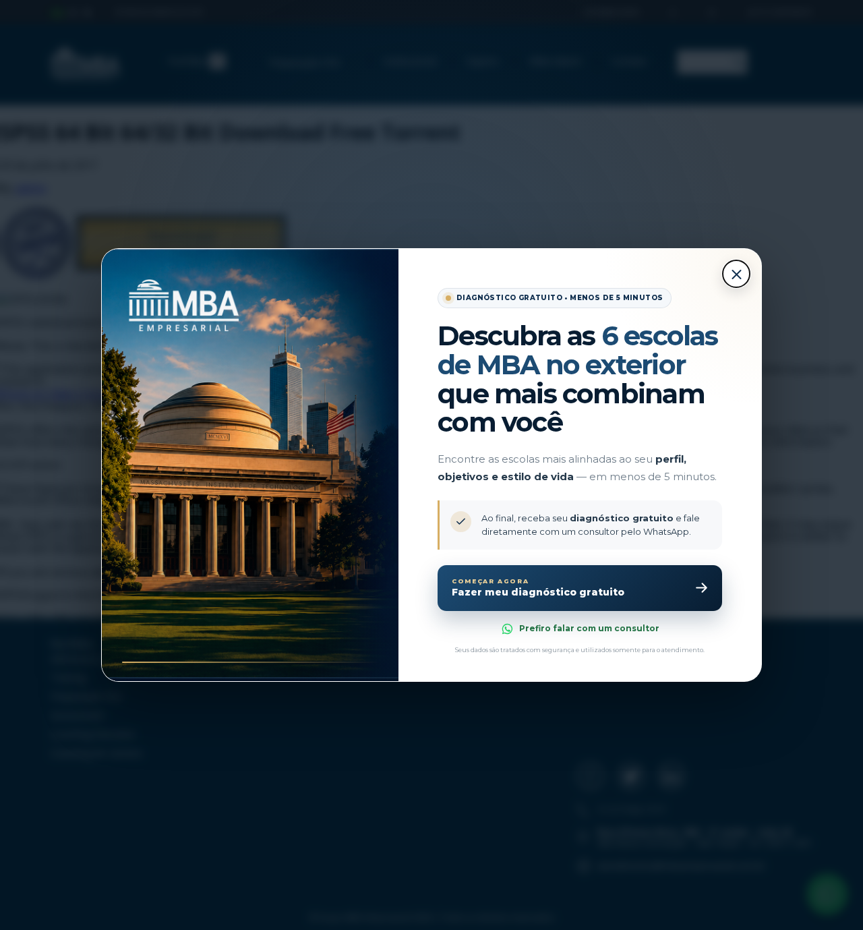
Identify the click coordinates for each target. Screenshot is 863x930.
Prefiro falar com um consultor (589, 628)
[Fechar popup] (736, 274)
